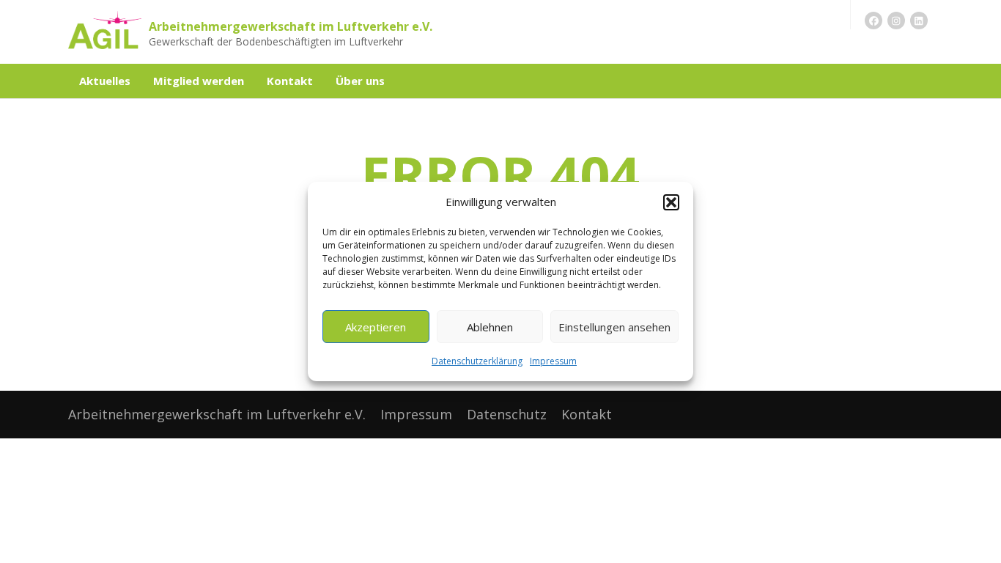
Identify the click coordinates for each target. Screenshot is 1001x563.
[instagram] (896, 20)
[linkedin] (919, 20)
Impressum (553, 361)
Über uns (360, 80)
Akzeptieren (375, 327)
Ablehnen (490, 327)
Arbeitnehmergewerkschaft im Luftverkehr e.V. (290, 26)
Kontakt (290, 80)
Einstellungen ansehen (614, 327)
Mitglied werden (198, 80)
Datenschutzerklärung (477, 361)
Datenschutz (507, 414)
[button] (671, 202)
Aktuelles (104, 80)
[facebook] (873, 20)
